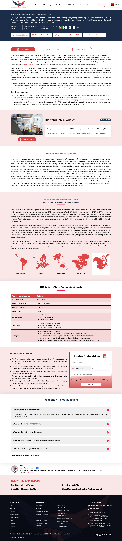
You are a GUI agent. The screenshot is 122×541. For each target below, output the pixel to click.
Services (12, 508)
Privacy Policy (67, 534)
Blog (11, 520)
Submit (90, 384)
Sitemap (12, 526)
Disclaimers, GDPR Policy (100, 380)
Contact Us (91, 5)
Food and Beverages (42, 511)
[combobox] (81, 368)
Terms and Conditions (86, 380)
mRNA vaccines (28, 64)
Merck (26, 100)
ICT (37, 517)
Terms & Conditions (55, 534)
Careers (82, 5)
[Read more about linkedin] (37, 468)
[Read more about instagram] (106, 535)
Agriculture (39, 508)
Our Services (60, 5)
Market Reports (48, 5)
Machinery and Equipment (64, 518)
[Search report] (98, 4)
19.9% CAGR (105, 120)
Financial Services (62, 526)
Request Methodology (42, 35)
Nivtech (22, 537)
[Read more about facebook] (103, 535)
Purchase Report (94, 35)
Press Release (14, 517)
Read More (30, 472)
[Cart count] (104, 5)
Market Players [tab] (80, 49)
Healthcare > (33, 14)
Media (75, 5)
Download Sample (22, 35)
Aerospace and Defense (64, 510)
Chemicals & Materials (42, 514)
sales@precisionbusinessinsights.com (101, 505)
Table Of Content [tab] (52, 49)
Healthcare (39, 505)
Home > (14, 14)
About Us (38, 5)
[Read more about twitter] (100, 535)
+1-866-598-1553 (95, 508)
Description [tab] (25, 49)
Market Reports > (22, 14)
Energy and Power (41, 520)
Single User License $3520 (67, 35)
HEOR (69, 5)
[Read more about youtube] (110, 535)
